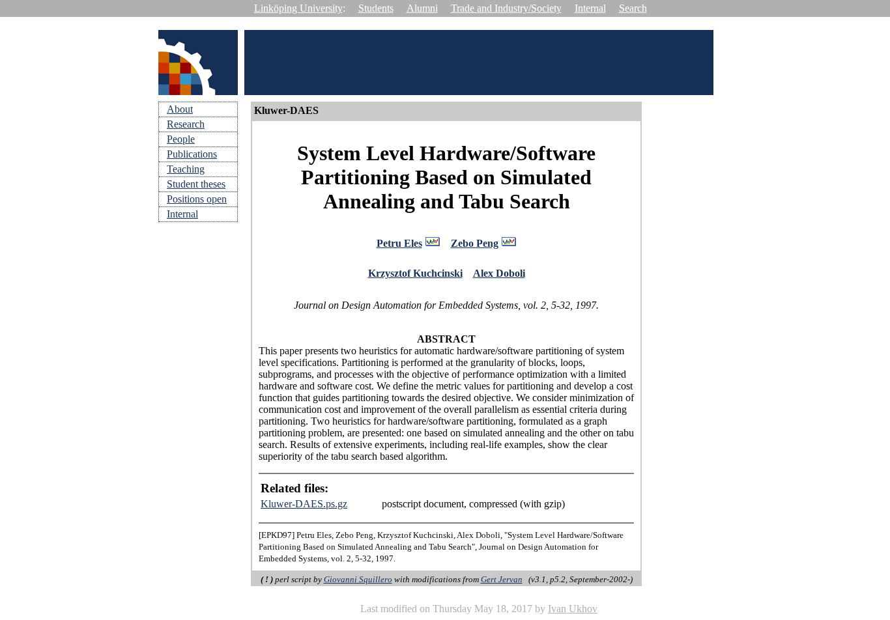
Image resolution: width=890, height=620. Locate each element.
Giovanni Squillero (358, 579)
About (180, 109)
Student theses (196, 184)
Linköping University (298, 8)
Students (376, 8)
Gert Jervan (502, 579)
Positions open (197, 198)
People (181, 139)
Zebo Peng (474, 243)
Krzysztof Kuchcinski (415, 273)
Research (186, 124)
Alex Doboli (499, 273)
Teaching (186, 169)
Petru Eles (399, 243)
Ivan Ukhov (572, 608)
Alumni (422, 8)
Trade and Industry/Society (506, 8)
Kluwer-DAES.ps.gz (304, 503)
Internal (590, 8)
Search (633, 8)
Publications (192, 154)
